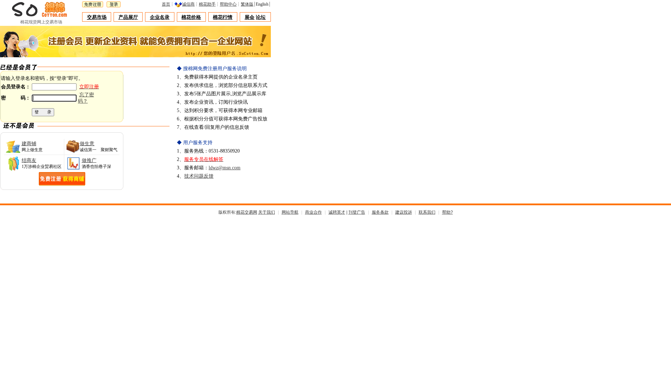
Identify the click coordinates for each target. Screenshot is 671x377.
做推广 (89, 160)
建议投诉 (403, 212)
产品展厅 (128, 17)
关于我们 (266, 212)
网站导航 (290, 212)
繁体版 (247, 4)
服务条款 (380, 212)
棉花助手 (207, 4)
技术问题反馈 (199, 176)
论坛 (261, 17)
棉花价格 (191, 17)
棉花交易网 (246, 212)
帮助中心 (228, 4)
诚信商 (188, 4)
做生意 (87, 143)
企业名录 (159, 17)
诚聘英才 (337, 212)
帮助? (447, 212)
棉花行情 (222, 17)
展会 (249, 17)
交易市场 (97, 17)
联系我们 (427, 212)
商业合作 (313, 212)
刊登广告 (356, 212)
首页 (166, 4)
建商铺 (29, 143)
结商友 (29, 160)
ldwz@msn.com (224, 167)
